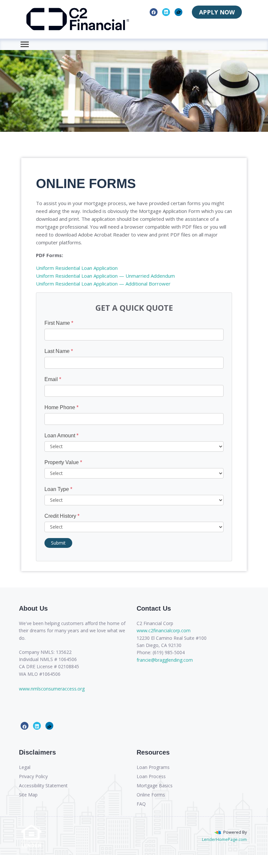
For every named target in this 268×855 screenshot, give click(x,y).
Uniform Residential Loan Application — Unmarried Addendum (105, 275)
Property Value (63, 462)
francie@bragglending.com (165, 660)
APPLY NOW (217, 12)
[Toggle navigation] (24, 44)
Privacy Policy (33, 776)
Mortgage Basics (155, 785)
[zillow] (178, 12)
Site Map (28, 795)
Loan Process (151, 776)
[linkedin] (166, 12)
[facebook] (154, 12)
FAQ (141, 804)
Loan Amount (61, 435)
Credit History (61, 516)
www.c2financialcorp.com (164, 630)
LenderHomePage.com (224, 839)
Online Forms (151, 795)
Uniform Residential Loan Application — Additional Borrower (103, 283)
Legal (24, 767)
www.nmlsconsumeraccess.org (52, 689)
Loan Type (58, 489)
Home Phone (61, 407)
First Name (58, 323)
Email (52, 379)
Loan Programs (153, 767)
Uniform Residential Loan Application (77, 268)
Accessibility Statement (43, 785)
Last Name (58, 351)
